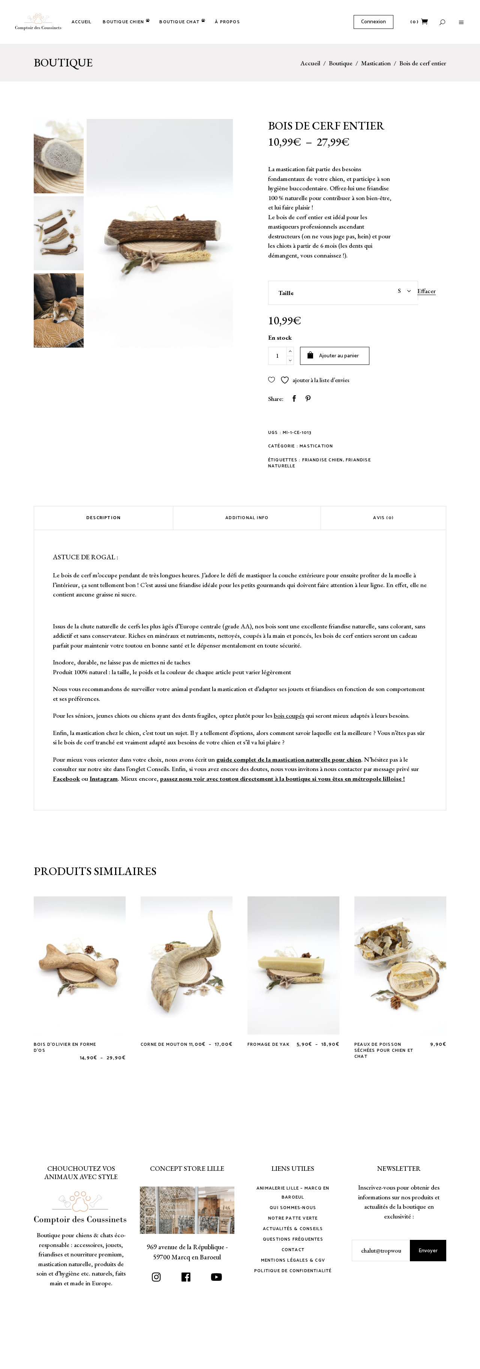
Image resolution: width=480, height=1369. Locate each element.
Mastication (376, 63)
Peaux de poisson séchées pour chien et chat (383, 1050)
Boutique (340, 63)
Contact (293, 1249)
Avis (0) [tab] (383, 517)
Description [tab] (103, 517)
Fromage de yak (269, 1044)
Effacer (426, 291)
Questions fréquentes (293, 1239)
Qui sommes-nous (293, 1207)
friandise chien (322, 460)
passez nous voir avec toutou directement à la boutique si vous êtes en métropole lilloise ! (282, 778)
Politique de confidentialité (293, 1270)
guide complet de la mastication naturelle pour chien (288, 759)
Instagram (104, 778)
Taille (286, 293)
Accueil (310, 63)
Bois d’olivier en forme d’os (65, 1047)
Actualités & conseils (293, 1228)
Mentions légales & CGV (293, 1260)
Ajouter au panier (339, 356)
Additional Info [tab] (246, 517)
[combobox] (380, 290)
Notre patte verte (293, 1218)
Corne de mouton (164, 1044)
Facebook (66, 778)
